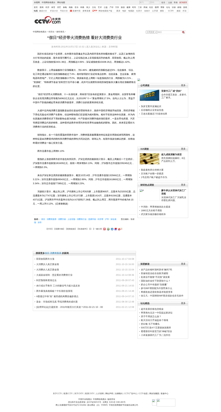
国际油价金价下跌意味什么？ (155, 280)
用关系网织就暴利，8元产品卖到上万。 (173, 159)
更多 (183, 85)
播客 (162, 11)
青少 (88, 7)
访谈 (174, 7)
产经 (111, 7)
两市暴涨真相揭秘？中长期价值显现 (54, 291)
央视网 (37, 2)
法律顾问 (118, 393)
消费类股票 (51, 219)
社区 (151, 7)
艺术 (100, 7)
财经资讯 (60, 32)
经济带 (100, 219)
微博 (157, 7)
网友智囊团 (154, 393)
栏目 (185, 11)
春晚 (65, 7)
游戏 (185, 7)
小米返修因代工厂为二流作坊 (155, 335)
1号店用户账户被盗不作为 (154, 177)
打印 (49, 229)
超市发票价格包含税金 (152, 309)
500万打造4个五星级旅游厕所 (156, 327)
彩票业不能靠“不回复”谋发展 (155, 277)
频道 (179, 11)
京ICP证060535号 (94, 402)
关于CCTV (57, 393)
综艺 (59, 7)
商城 (145, 7)
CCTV (171, 11)
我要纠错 (59, 229)
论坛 (168, 7)
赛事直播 (86, 11)
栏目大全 (54, 11)
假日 (43, 219)
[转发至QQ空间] (108, 229)
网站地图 (61, 2)
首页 (36, 7)
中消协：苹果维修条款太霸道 (155, 206)
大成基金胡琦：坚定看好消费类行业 (54, 275)
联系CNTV (89, 393)
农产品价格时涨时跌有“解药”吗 (156, 269)
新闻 (42, 7)
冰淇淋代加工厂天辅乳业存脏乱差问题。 (173, 199)
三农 (140, 7)
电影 (124, 11)
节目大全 (64, 11)
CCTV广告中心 (130, 393)
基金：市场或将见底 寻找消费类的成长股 (57, 301)
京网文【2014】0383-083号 (114, 402)
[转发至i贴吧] (115, 229)
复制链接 (71, 229)
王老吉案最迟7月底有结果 (154, 113)
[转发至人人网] (111, 229)
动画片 (147, 11)
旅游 (123, 7)
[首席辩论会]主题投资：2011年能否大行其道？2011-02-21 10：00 (69, 307)
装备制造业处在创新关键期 (154, 273)
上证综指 (71, 219)
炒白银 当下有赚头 (150, 324)
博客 (162, 7)
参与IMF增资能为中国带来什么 (156, 288)
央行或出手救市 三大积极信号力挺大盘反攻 (58, 285)
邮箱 (179, 7)
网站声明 (109, 393)
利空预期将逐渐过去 (46, 280)
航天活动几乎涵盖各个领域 (154, 320)
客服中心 (164, 393)
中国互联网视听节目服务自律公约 (123, 405)
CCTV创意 (143, 393)
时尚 (134, 7)
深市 (40, 222)
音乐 (76, 7)
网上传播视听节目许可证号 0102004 (71, 405)
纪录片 (139, 11)
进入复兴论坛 (93, 46)
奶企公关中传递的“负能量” (154, 284)
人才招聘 (100, 393)
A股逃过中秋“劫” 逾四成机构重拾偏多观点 (57, 296)
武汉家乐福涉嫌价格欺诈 (153, 214)
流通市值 (92, 219)
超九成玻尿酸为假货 (171, 154)
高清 (118, 11)
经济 (47, 7)
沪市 (107, 219)
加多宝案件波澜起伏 (151, 106)
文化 (94, 7)
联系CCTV (68, 393)
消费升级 (62, 219)
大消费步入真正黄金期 (47, 264)
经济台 (51, 32)
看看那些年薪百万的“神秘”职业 (156, 331)
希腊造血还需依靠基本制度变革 (157, 292)
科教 (82, 7)
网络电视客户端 (105, 11)
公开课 (155, 11)
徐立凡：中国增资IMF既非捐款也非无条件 (162, 295)
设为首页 (183, 2)
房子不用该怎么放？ (151, 316)
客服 (176, 2)
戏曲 (71, 7)
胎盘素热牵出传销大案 (152, 169)
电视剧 (131, 11)
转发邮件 (82, 229)
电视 (36, 11)
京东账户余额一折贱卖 (152, 173)
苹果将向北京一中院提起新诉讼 (157, 312)
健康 (128, 7)
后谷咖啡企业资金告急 (152, 110)
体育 (53, 7)
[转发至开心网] (104, 229)
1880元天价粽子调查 (151, 210)
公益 (106, 7)
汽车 (117, 7)
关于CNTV (78, 393)
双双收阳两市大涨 (45, 259)
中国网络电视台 (48, 2)
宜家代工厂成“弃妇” (171, 91)
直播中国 (76, 11)
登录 (163, 2)
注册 (170, 2)
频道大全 (43, 11)
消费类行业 (82, 219)
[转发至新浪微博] (119, 229)
